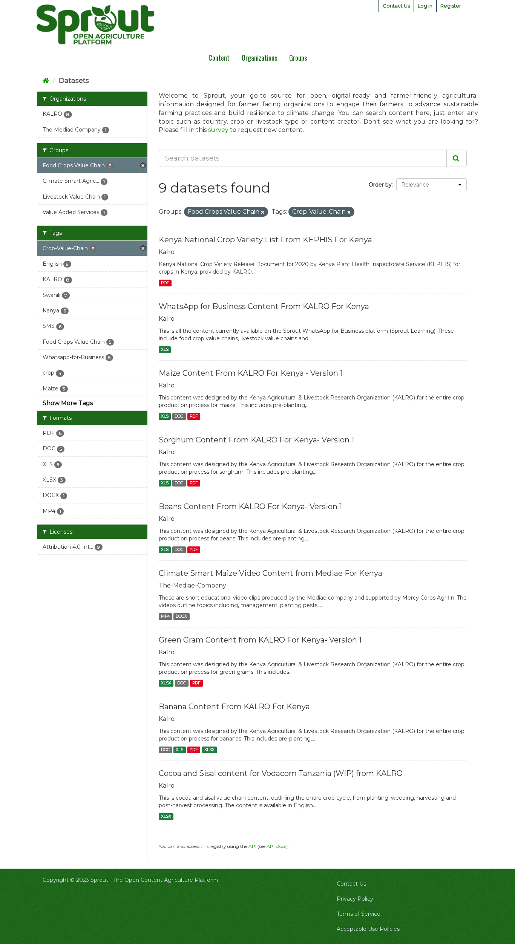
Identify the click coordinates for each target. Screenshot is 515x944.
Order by (380, 184)
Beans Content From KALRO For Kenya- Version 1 (250, 506)
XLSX (166, 683)
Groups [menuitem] (298, 58)
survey (218, 129)
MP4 (165, 616)
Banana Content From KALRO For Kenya (234, 706)
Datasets (74, 80)
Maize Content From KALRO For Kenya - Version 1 (251, 373)
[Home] (46, 80)
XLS (165, 349)
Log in (425, 6)
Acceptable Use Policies (368, 929)
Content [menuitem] (219, 58)
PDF (165, 282)
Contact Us (396, 6)
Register (450, 6)
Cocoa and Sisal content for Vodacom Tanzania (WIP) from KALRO (281, 773)
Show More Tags (68, 403)
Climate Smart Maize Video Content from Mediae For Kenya (270, 573)
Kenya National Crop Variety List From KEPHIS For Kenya (265, 239)
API (252, 846)
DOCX (181, 616)
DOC (179, 416)
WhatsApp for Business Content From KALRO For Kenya (264, 306)
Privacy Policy (355, 898)
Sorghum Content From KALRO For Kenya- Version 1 (256, 439)
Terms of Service (358, 913)
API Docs (276, 846)
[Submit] (456, 158)
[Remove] (262, 212)
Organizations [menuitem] (259, 58)
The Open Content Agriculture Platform (165, 880)
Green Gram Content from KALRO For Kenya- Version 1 (260, 639)
